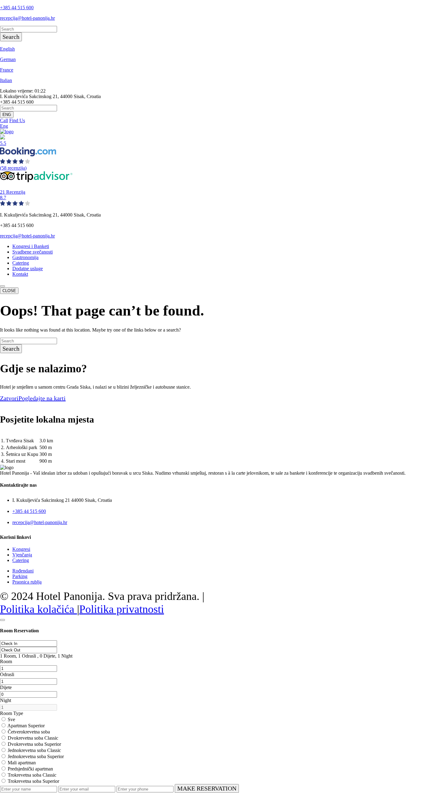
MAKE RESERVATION (206, 788)
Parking (19, 576)
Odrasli (7, 674)
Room (6, 661)
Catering (20, 263)
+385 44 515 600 (17, 7)
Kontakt (20, 274)
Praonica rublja (27, 581)
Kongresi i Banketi (30, 246)
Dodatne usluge (27, 268)
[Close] (2, 620)
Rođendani (23, 570)
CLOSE (9, 290)
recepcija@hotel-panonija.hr (27, 18)
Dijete (6, 687)
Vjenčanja (22, 554)
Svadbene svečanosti (32, 251)
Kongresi (21, 549)
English (7, 49)
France (6, 69)
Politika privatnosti (121, 609)
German (8, 59)
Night (5, 700)
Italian (6, 80)
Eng (4, 126)
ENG (6, 114)
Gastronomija (25, 257)
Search (10, 36)
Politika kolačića (38, 609)
